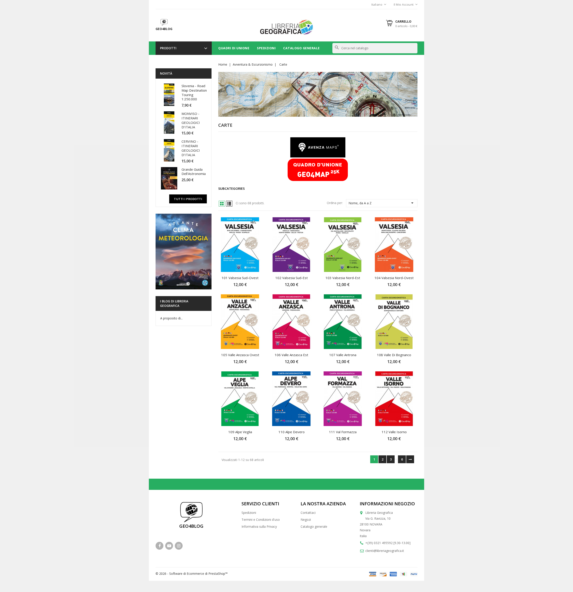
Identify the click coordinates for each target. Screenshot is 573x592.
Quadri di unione (233, 48)
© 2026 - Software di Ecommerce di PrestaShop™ (192, 573)
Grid (222, 203)
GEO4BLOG (191, 526)
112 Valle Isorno (394, 432)
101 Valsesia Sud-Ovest (240, 278)
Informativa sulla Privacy (259, 526)
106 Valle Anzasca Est (291, 355)
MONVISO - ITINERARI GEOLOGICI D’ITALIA (191, 120)
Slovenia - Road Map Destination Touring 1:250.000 (194, 92)
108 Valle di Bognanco (394, 355)
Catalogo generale (314, 526)
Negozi (306, 519)
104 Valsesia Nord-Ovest (394, 278)
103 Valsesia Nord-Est (342, 278)
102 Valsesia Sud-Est (291, 278)
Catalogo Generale (301, 48)
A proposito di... (171, 318)
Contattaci (308, 512)
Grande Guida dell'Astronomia (194, 171)
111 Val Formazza (343, 432)
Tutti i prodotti (188, 199)
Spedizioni (266, 48)
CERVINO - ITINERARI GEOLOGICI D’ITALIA (191, 148)
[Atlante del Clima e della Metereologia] (184, 251)
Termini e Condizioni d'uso (261, 519)
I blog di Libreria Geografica (174, 303)
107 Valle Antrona (342, 355)
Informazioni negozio (387, 504)
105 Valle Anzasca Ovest (240, 355)
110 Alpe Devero (291, 432)
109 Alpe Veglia (240, 432)
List (229, 203)
